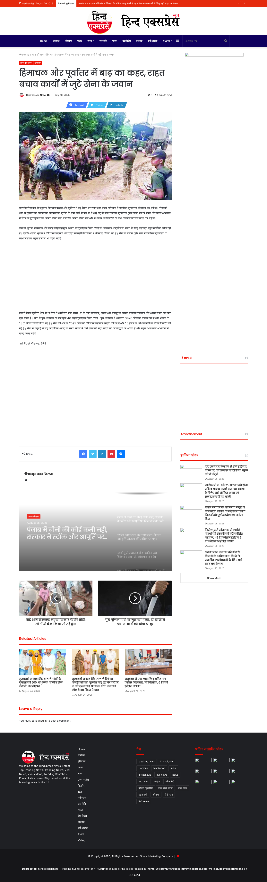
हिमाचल (38, 62)
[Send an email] (48, 95)
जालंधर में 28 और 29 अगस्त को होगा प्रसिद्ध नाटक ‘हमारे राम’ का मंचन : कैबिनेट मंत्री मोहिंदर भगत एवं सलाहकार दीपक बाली (226, 491)
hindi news (159, 768)
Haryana (143, 768)
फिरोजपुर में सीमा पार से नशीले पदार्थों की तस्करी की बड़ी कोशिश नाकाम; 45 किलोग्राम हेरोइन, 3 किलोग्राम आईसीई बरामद (224, 535)
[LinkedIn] (102, 454)
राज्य (90, 40)
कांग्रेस (157, 781)
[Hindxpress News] (133, 21)
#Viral (166, 40)
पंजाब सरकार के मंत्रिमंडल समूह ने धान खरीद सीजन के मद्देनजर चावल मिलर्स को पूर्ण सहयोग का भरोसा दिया (225, 513)
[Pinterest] (111, 454)
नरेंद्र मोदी (170, 781)
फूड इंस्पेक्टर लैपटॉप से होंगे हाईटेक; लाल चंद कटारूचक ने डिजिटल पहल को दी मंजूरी (226, 470)
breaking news (147, 761)
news (175, 774)
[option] (95, 532)
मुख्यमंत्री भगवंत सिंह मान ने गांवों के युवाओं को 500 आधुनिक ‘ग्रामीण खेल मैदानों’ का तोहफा (41, 682)
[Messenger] (121, 454)
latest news (145, 774)
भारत (114, 40)
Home (43, 40)
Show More (214, 578)
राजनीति (103, 40)
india (173, 768)
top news (144, 781)
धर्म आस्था (152, 40)
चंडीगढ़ (56, 40)
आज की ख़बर (38, 54)
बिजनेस (81, 785)
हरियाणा (68, 40)
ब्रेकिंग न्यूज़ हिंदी (146, 788)
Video (81, 840)
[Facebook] (83, 454)
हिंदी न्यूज (169, 794)
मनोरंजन (82, 797)
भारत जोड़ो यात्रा (165, 788)
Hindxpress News (36, 95)
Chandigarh (166, 761)
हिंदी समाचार (144, 801)
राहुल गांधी (143, 794)
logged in (41, 720)
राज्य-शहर (182, 788)
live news (162, 774)
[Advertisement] (95, 273)
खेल (80, 791)
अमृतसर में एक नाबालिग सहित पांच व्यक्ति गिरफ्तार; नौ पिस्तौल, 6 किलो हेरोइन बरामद (146, 682)
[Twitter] (93, 454)
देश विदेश (127, 40)
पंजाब (79, 40)
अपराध (139, 40)
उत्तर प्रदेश (83, 779)
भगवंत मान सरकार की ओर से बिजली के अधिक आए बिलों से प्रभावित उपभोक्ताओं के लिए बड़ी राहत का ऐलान (223, 558)
